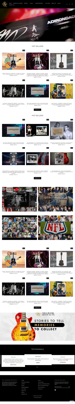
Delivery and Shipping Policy (44, 383)
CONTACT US (24, 394)
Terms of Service (41, 387)
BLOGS (59, 3)
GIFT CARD (47, 3)
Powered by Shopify (37, 397)
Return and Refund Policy (43, 385)
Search (39, 380)
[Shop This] (19, 199)
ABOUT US (54, 3)
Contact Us (40, 388)
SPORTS (26, 3)
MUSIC (31, 3)
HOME (10, 3)
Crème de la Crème (18, 3)
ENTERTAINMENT (39, 3)
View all (37, 109)
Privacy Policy (41, 382)
